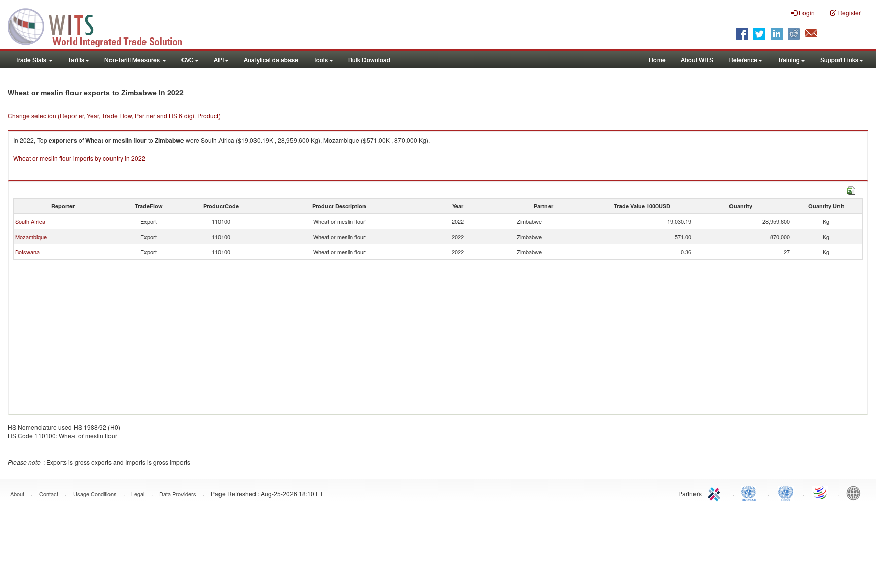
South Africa (30, 221)
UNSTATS (786, 492)
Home (657, 59)
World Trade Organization (821, 492)
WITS (101, 25)
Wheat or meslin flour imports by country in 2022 (79, 158)
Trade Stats (31, 59)
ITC (716, 492)
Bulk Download (369, 59)
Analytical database (271, 59)
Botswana (27, 252)
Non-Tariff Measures (132, 59)
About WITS (697, 59)
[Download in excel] (851, 189)
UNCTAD (751, 492)
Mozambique (31, 237)
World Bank (856, 492)
